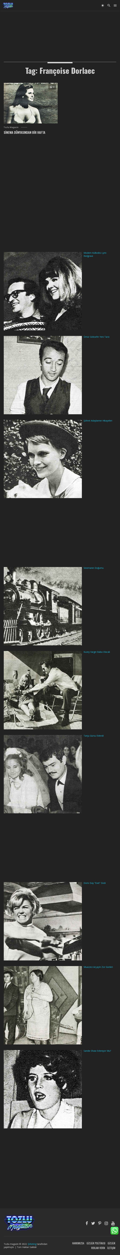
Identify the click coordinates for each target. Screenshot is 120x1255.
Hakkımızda (78, 1243)
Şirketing (32, 1243)
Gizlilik (111, 1243)
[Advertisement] (60, 33)
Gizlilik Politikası (96, 1243)
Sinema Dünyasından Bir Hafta (24, 132)
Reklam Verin (98, 1248)
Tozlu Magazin (11, 127)
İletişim (111, 1248)
